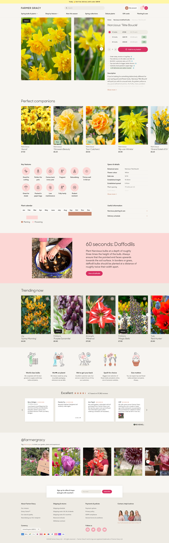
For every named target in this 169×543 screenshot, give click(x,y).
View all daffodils (94, 273)
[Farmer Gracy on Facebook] (88, 530)
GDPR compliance (91, 514)
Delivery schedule (113, 216)
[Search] (67, 8)
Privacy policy (89, 511)
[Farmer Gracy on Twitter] (93, 530)
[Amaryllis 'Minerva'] (100, 315)
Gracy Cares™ (25, 511)
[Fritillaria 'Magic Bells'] (133, 315)
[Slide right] (101, 49)
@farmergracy (28, 444)
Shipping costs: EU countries (62, 514)
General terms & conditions (94, 518)
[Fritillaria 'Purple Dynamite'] (68, 315)
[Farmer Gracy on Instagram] (99, 530)
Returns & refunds (59, 518)
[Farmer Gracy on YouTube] (104, 530)
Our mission (25, 508)
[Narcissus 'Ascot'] (36, 125)
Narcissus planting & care (116, 211)
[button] (22, 410)
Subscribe (107, 491)
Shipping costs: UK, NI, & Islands (63, 511)
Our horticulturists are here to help (128, 523)
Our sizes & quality (27, 514)
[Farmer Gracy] (31, 8)
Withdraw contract (59, 521)
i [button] (131, 56)
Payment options (90, 508)
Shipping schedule (59, 508)
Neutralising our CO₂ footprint (30, 518)
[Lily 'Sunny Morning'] (36, 315)
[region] (84, 410)
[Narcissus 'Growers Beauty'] (68, 125)
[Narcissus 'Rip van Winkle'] (133, 125)
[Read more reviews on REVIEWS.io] (139, 425)
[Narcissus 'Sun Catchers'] (100, 125)
